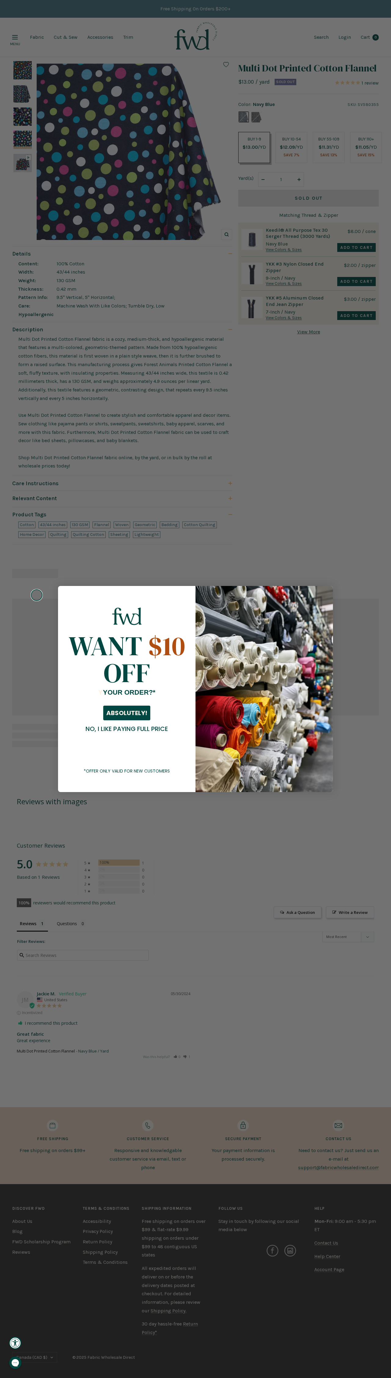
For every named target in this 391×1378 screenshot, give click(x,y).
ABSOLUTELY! (126, 713)
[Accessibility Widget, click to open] (15, 1343)
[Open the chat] (15, 1363)
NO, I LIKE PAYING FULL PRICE (127, 729)
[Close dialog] (36, 595)
